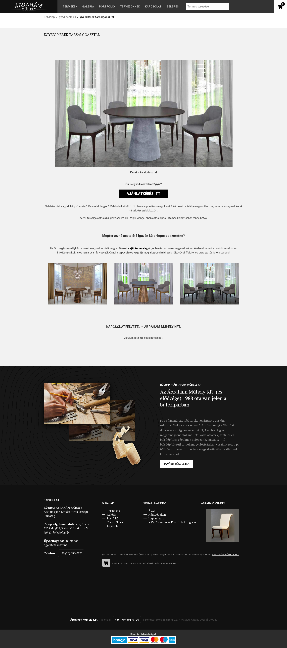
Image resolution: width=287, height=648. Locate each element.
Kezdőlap (49, 17)
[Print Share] (105, 53)
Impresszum (156, 518)
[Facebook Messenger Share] (77, 53)
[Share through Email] (96, 53)
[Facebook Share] (48, 53)
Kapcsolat (153, 6)
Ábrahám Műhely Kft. (225, 554)
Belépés (173, 6)
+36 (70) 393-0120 (71, 553)
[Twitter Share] (57, 53)
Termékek (69, 6)
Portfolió (107, 6)
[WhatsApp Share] (86, 53)
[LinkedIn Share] (67, 53)
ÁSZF (151, 511)
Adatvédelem (157, 514)
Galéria (88, 6)
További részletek (176, 463)
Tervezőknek (130, 6)
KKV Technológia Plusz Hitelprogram (172, 522)
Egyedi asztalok (66, 17)
